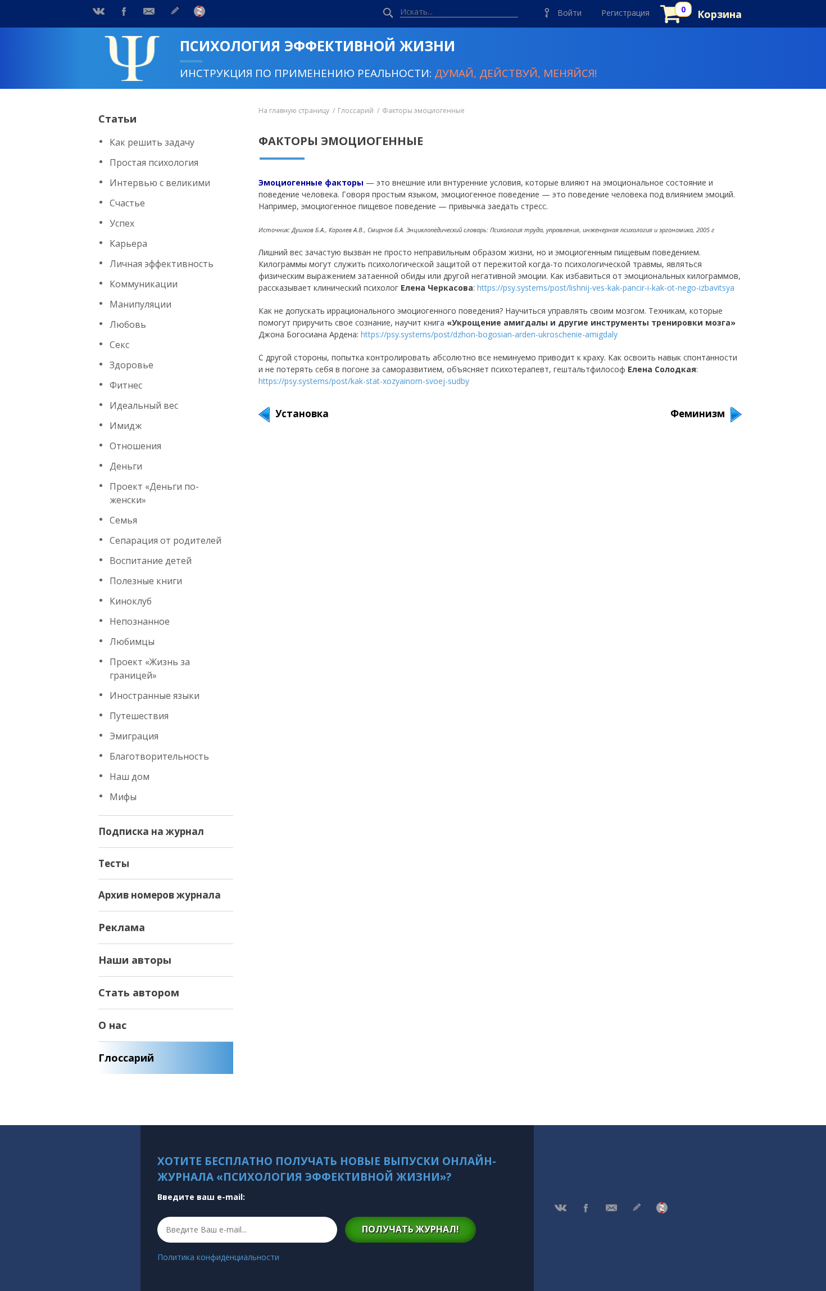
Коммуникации (144, 284)
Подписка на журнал (151, 831)
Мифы (123, 797)
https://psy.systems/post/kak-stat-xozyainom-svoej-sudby (363, 381)
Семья (123, 520)
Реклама (121, 927)
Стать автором (138, 992)
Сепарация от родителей (165, 540)
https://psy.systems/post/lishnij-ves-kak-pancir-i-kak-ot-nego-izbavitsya (605, 287)
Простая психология (154, 162)
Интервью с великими (160, 183)
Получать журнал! (410, 1229)
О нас (112, 1025)
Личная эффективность (162, 264)
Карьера (128, 243)
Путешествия (139, 716)
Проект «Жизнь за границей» (150, 668)
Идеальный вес (144, 405)
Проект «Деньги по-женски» (154, 493)
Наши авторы (134, 960)
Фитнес (126, 385)
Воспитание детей (151, 560)
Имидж (126, 425)
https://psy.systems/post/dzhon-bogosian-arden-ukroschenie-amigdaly (489, 334)
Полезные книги (146, 581)
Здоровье (131, 365)
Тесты (113, 863)
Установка (302, 413)
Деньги (126, 466)
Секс (119, 344)
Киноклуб (131, 601)
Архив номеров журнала (159, 894)
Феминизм (697, 413)
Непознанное (140, 621)
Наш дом (129, 776)
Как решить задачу (152, 142)
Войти (569, 12)
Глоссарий (126, 1057)
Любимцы (132, 641)
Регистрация (625, 12)
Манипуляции (140, 304)
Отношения (135, 446)
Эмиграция (134, 736)
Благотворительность (159, 756)
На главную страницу (293, 110)
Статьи (117, 118)
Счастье (127, 203)
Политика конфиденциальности (218, 1257)
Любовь (128, 324)
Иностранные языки (154, 695)
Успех (122, 223)
